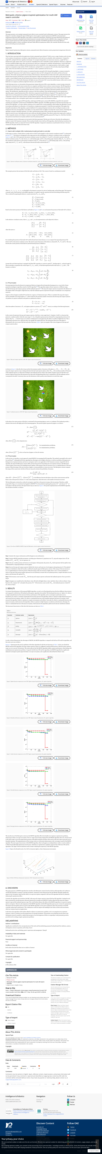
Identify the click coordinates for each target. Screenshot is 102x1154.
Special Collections (42, 4)
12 (12, 135)
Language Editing (41, 1129)
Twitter (72, 1102)
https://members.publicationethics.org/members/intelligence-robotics (23, 1112)
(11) (72, 426)
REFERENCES (11, 970)
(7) (72, 255)
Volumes (63, 4)
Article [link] (18, 7)
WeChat (72, 1104)
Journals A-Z (40, 1127)
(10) (72, 309)
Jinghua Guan (9, 22)
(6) (72, 246)
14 (36, 286)
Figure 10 (8, 849)
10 (63, 133)
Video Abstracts (41, 1134)
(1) (72, 174)
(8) (72, 270)
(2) (72, 197)
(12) (72, 445)
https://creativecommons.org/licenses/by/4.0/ (24, 1051)
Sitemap (38, 1101)
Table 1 (42, 606)
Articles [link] (13, 7)
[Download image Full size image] (39, 153)
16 (13, 459)
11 (11, 135)
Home (7, 4)
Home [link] (7, 7)
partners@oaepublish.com (14, 1131)
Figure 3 (14, 369)
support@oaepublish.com (13, 1080)
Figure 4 (41, 485)
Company (8, 1133)
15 (40, 288)
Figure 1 (9, 135)
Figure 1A (8, 137)
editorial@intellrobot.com (13, 1101)
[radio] (26, 1007)
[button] (66, 15)
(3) (72, 213)
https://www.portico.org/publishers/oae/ (53, 1115)
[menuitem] (7, 4)
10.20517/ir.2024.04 (11, 26)
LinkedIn (72, 1100)
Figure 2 (39, 322)
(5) (72, 233)
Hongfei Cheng (19, 22)
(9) (72, 301)
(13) (72, 472)
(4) (72, 223)
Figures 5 (8, 644)
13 (48, 142)
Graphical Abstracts (42, 1132)
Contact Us (39, 1100)
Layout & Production (42, 1130)
